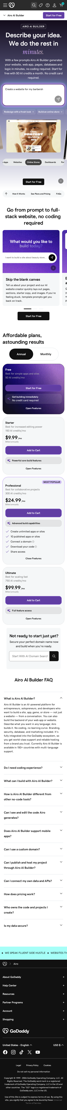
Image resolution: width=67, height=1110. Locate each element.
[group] (33, 136)
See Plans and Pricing (40, 194)
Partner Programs (13, 1002)
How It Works (18, 194)
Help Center (9, 985)
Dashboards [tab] (42, 162)
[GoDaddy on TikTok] (21, 1053)
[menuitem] (6, 194)
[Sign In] (54, 5)
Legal (18, 1065)
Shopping (8, 1019)
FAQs (58, 194)
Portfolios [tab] (57, 162)
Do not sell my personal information (33, 1072)
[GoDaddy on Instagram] (13, 1053)
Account (7, 1010)
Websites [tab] (9, 162)
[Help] (48, 5)
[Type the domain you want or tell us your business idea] (54, 656)
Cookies (47, 1065)
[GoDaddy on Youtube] (37, 1053)
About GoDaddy (12, 977)
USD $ (56, 1045)
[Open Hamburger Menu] (4, 5)
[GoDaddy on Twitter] (29, 1053)
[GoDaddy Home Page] (16, 1031)
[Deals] (41, 5)
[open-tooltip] (33, 542)
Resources (8, 994)
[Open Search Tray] (34, 5)
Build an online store (49, 112)
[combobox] (29, 656)
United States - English (16, 1045)
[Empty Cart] (61, 5)
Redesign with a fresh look (17, 112)
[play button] (60, 181)
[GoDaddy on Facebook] (5, 1053)
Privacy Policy (32, 1065)
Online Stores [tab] (25, 162)
